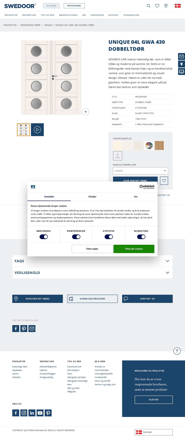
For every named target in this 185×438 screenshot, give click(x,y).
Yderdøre (16, 377)
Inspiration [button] (29, 15)
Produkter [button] (10, 15)
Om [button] (84, 15)
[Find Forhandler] (181, 64)
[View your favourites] (157, 6)
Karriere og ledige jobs (105, 384)
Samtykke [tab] (49, 196)
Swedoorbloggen (48, 373)
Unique (48, 25)
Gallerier (43, 370)
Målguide (71, 391)
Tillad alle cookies (134, 249)
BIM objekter (73, 370)
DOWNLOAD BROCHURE (92, 298)
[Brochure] (181, 71)
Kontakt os (100, 366)
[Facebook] (15, 328)
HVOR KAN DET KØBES (135, 180)
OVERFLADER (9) (122, 138)
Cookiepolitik (101, 377)
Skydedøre (17, 370)
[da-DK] (178, 6)
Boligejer (51, 5)
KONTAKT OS (163, 195)
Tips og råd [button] (47, 15)
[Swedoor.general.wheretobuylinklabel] (166, 6)
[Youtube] (40, 412)
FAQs (69, 373)
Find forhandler (102, 370)
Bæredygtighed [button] (68, 15)
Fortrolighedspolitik (104, 373)
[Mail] (31, 328)
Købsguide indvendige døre (77, 382)
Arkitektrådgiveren (48, 366)
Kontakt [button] (113, 15)
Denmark (147, 432)
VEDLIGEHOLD (27, 272)
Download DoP (74, 366)
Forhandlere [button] (131, 15)
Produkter (9, 25)
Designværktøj (46, 377)
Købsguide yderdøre (76, 377)
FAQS (19, 261)
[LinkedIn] (31, 412)
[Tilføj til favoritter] (164, 180)
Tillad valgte (92, 249)
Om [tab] (136, 196)
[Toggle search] (148, 6)
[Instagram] (23, 412)
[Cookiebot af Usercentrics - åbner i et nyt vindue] (141, 187)
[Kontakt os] (181, 56)
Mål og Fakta (73, 388)
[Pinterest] (23, 328)
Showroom (97, 15)
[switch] (76, 237)
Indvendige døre (30, 25)
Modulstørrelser (124, 164)
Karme (15, 373)
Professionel (74, 5)
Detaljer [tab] (93, 196)
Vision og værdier (103, 380)
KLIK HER (154, 399)
